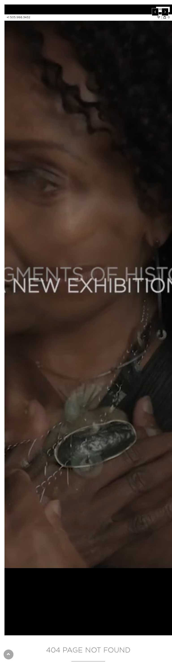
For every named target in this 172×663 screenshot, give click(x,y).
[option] (88, 286)
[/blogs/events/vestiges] (88, 286)
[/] (46, 9)
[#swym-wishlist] (159, 17)
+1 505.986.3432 (18, 17)
